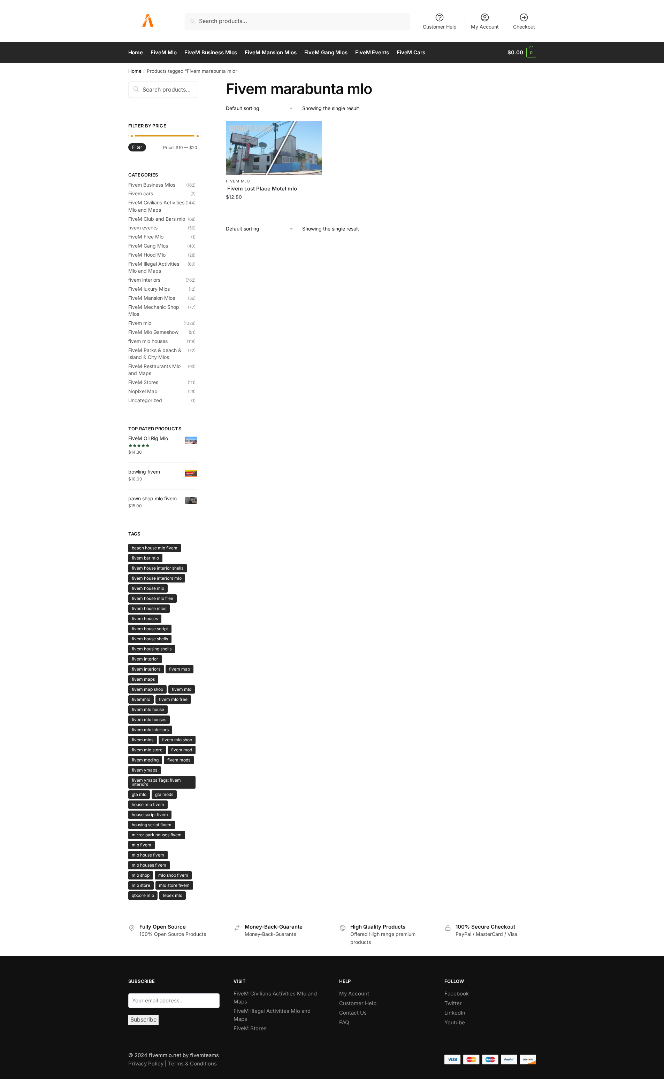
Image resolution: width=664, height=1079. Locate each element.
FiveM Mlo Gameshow (153, 332)
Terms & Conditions (192, 1063)
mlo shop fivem (173, 875)
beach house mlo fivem (154, 547)
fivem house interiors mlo (157, 578)
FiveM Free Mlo (145, 237)
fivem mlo (181, 689)
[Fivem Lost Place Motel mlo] (274, 148)
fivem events (143, 227)
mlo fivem (141, 844)
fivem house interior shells (157, 568)
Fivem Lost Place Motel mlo (261, 188)
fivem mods (178, 760)
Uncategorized (145, 400)
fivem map (179, 669)
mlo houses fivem (149, 865)
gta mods (164, 794)
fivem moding (145, 760)
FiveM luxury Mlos (149, 289)
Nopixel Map (143, 391)
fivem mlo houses (148, 341)
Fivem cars (140, 193)
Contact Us (353, 1012)
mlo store (141, 885)
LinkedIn (455, 1012)
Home (135, 71)
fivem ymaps (144, 770)
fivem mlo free (173, 699)
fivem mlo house (148, 709)
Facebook (456, 993)
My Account (485, 27)
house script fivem (150, 814)
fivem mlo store (147, 749)
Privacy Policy (145, 1063)
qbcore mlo (143, 895)
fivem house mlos (149, 608)
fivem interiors (144, 280)
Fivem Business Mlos (151, 185)
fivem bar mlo (145, 558)
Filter (137, 147)
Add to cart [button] (274, 212)
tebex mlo (172, 895)
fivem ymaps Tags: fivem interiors (156, 782)
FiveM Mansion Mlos (151, 298)
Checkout (524, 27)
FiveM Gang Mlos (148, 246)
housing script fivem (151, 824)
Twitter (453, 1003)
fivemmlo (141, 699)
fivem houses (145, 618)
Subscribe (143, 1019)
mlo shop (141, 875)
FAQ (344, 1022)
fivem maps (143, 679)
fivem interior (145, 659)
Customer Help (440, 27)
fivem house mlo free (152, 598)
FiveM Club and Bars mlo (156, 219)
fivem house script (150, 628)
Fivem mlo (238, 181)
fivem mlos (142, 739)
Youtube (454, 1022)
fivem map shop (147, 689)
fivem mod (181, 749)
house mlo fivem (148, 804)
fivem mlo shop (177, 739)
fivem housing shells (151, 648)
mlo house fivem (148, 855)
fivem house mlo (148, 588)
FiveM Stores (143, 382)
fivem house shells (150, 638)
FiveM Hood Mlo (147, 255)
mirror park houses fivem (157, 834)
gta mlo (139, 794)
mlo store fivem (174, 885)
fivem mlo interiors (150, 729)
